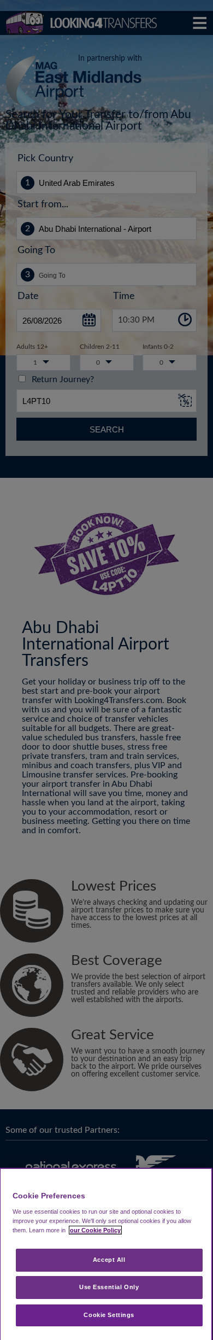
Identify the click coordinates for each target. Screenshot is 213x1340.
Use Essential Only (109, 1287)
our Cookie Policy (95, 1230)
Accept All (109, 1259)
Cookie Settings (109, 1315)
